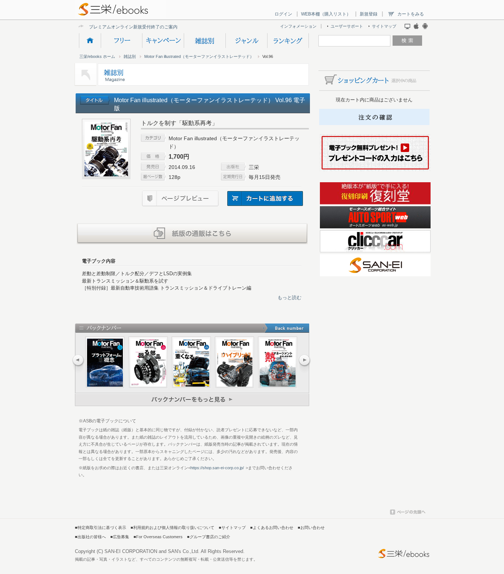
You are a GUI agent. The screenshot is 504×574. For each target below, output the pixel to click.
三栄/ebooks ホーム (97, 56)
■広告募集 (119, 537)
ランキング (288, 40)
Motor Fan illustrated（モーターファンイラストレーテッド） (199, 56)
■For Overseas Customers (158, 537)
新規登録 (368, 14)
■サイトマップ (232, 527)
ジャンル (246, 40)
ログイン (283, 14)
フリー (121, 40)
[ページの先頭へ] (407, 513)
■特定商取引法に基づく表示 (100, 527)
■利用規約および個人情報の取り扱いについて (172, 527)
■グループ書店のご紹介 (208, 537)
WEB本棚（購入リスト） (326, 14)
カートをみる (410, 14)
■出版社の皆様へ (90, 537)
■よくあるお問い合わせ (271, 527)
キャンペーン (163, 40)
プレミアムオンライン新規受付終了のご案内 (133, 26)
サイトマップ (384, 26)
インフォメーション (298, 26)
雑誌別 (204, 40)
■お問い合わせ (311, 527)
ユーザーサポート (347, 26)
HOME (90, 40)
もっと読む (289, 297)
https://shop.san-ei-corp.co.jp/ (217, 468)
